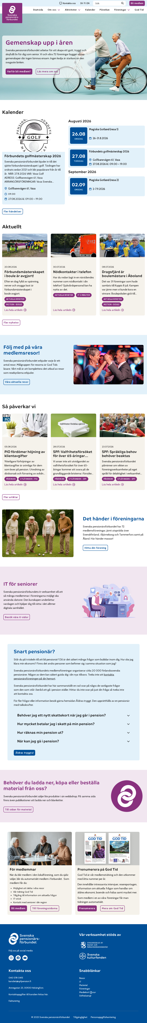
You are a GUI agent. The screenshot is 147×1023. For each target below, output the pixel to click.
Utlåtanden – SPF (77, 479)
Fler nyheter (11, 322)
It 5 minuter (84, 295)
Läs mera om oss (47, 71)
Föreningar (120, 9)
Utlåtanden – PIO (28, 479)
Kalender (90, 9)
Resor (82, 978)
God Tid (139, 9)
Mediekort (88, 992)
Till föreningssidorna (45, 908)
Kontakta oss (20, 971)
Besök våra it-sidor (16, 617)
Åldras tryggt (25, 753)
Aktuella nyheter (15, 299)
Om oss (52, 9)
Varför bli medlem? (19, 71)
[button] (58, 9)
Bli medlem (137, 3)
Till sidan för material (18, 809)
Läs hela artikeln (15, 310)
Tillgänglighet (80, 1017)
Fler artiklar (11, 497)
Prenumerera (87, 908)
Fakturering (14, 1000)
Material (83, 985)
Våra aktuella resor (16, 381)
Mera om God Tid (112, 908)
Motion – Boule (14, 304)
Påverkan (105, 9)
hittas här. (43, 994)
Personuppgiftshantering (103, 1017)
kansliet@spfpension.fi (20, 981)
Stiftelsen (85, 995)
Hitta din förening (95, 547)
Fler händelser (12, 211)
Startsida (38, 9)
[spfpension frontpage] (12, 13)
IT (80, 981)
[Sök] (122, 3)
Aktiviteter (71, 9)
